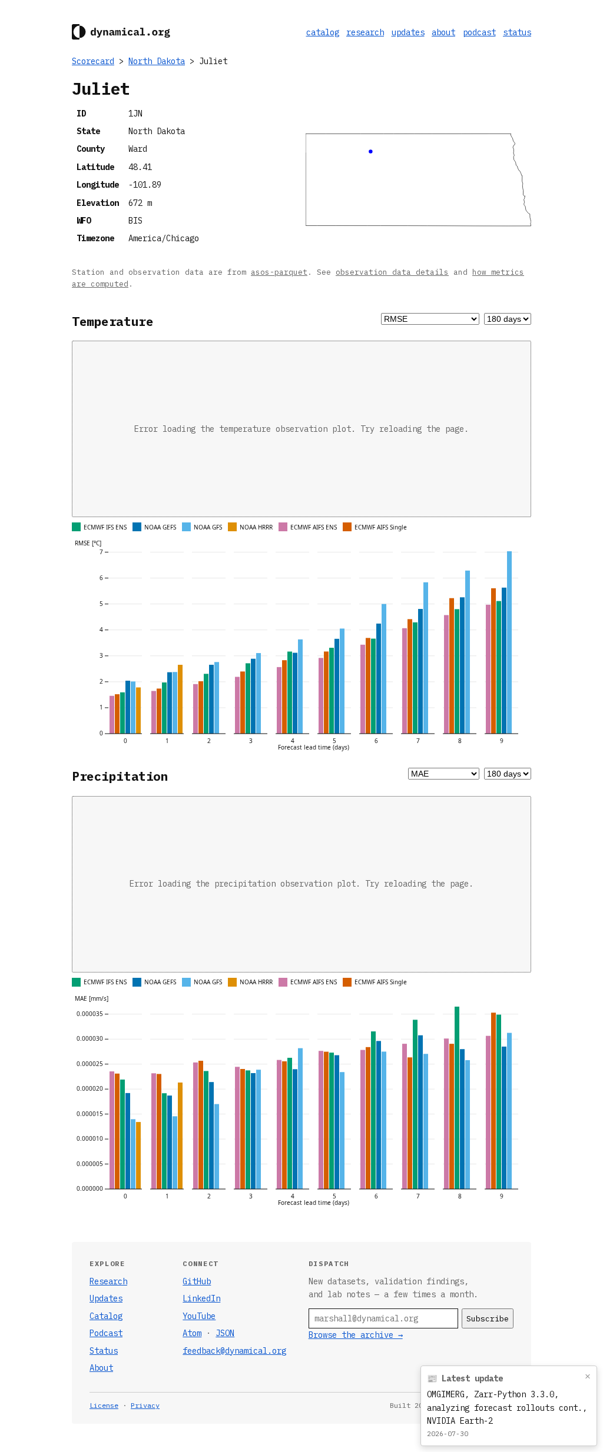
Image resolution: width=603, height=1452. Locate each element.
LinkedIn (201, 1298)
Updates (106, 1298)
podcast (479, 32)
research (365, 32)
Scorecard (93, 61)
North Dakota (156, 61)
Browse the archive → (356, 1335)
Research (108, 1281)
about (443, 32)
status (517, 32)
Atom (192, 1333)
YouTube (199, 1316)
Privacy (145, 1405)
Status (104, 1351)
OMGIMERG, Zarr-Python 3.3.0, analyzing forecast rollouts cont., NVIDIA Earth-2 (507, 1407)
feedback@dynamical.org (234, 1351)
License (104, 1405)
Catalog (106, 1316)
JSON (225, 1333)
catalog (322, 32)
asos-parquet (279, 272)
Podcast (106, 1333)
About (101, 1368)
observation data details (392, 272)
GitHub (197, 1281)
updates (408, 32)
